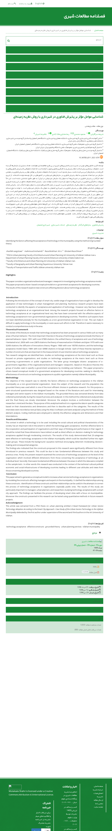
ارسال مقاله (96, 92)
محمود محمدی (79, 134)
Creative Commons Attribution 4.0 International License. (31, 793)
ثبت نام (11, 4)
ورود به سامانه (25, 4)
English (39, 4)
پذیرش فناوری (98, 225)
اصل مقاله (90, 572)
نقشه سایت (98, 807)
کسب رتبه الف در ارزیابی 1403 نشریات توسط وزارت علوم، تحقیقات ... (70, 814)
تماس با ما (97, 109)
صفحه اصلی (98, 30)
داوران (98, 101)
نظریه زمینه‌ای (71, 225)
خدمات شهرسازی (58, 225)
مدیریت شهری (98, 233)
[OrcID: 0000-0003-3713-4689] (89, 133)
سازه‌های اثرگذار (84, 225)
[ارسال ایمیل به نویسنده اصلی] (73, 133)
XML (95, 567)
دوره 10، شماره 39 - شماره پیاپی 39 (88, 545)
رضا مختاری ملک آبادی (60, 134)
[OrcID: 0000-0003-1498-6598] (50, 133)
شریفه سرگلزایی (97, 134)
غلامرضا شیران (41, 134)
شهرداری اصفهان (43, 225)
